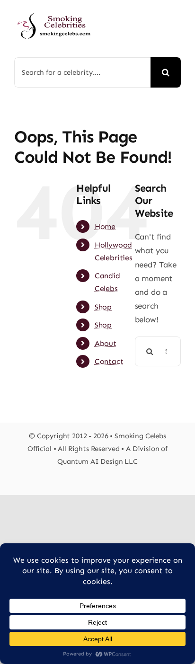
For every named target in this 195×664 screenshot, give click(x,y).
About (105, 343)
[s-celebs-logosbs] (54, 9)
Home (105, 226)
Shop (103, 306)
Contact (109, 361)
